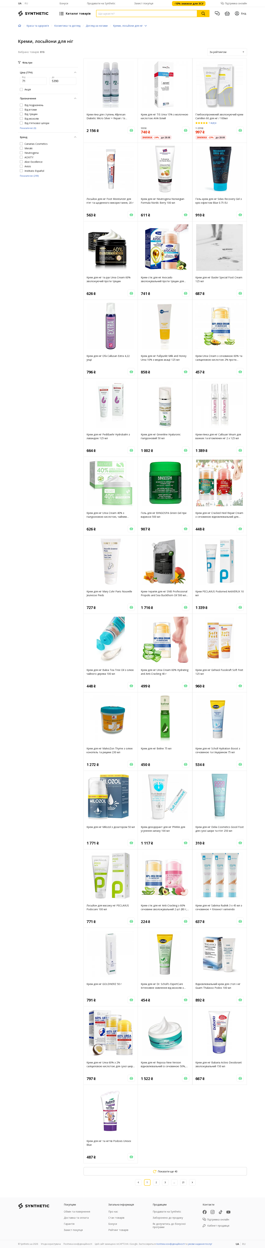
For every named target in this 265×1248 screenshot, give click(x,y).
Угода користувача (51, 1243)
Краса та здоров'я (37, 25)
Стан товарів (116, 1217)
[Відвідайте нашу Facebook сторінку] (205, 1212)
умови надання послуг (200, 1243)
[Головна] (19, 26)
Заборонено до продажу (168, 1217)
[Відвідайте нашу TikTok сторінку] (220, 1212)
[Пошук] (203, 13)
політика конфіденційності (170, 1243)
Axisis (28, 166)
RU (26, 3)
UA (19, 3)
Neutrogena (32, 152)
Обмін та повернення (77, 1211)
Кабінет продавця (218, 1225)
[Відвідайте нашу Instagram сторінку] (213, 1212)
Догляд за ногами (97, 25)
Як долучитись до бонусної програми (169, 1225)
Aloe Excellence (34, 161)
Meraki (28, 148)
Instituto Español (34, 170)
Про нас (113, 1211)
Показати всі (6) (28, 128)
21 (183, 1182)
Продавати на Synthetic (101, 3)
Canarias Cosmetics (36, 143)
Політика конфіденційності (77, 1243)
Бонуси (63, 3)
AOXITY (29, 157)
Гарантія (69, 1223)
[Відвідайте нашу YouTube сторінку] (228, 1212)
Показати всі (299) (29, 175)
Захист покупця (143, 3)
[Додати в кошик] (131, 130)
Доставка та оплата (76, 1217)
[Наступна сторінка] (192, 1182)
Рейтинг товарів (118, 1230)
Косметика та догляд (67, 25)
